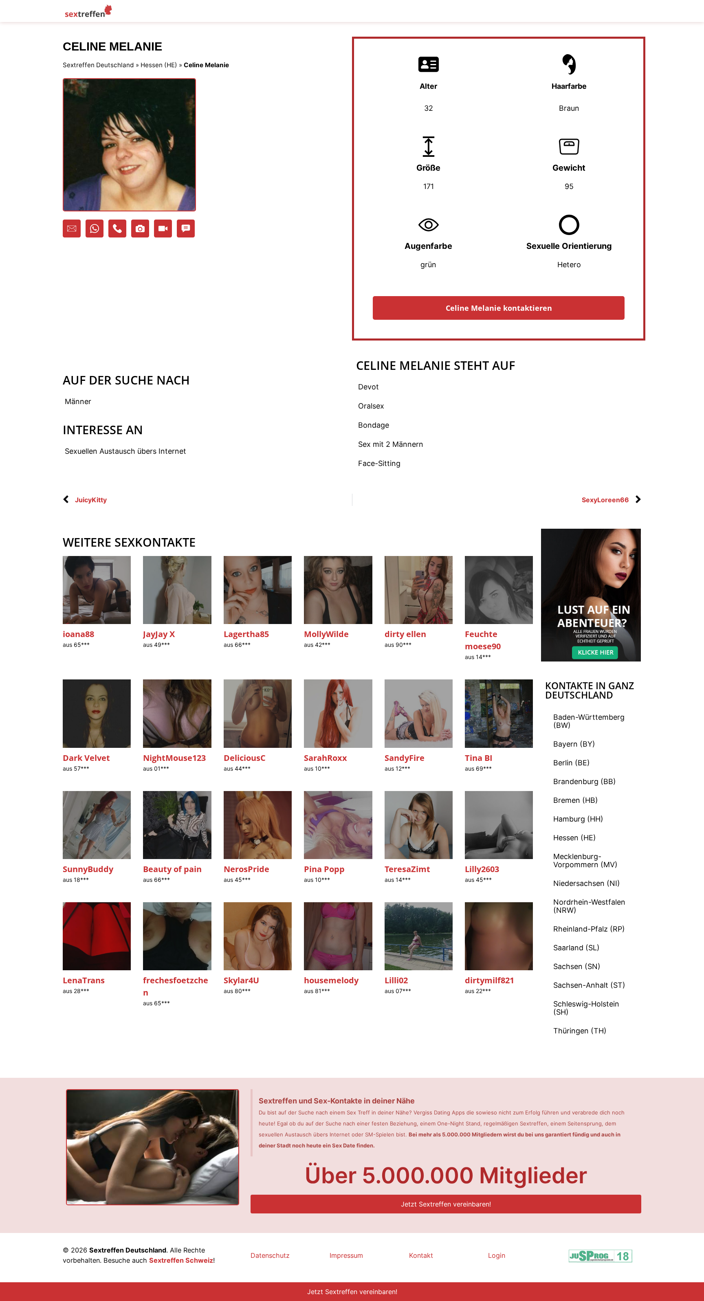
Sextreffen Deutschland (98, 65)
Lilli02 (396, 980)
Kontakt (421, 1255)
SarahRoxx (325, 757)
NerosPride (246, 869)
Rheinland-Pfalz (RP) (589, 929)
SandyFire (405, 757)
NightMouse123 (174, 757)
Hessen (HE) (159, 65)
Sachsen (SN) (577, 966)
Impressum (346, 1255)
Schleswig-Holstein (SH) (586, 1008)
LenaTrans (84, 980)
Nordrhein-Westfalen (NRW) (589, 906)
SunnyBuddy (88, 869)
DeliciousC (245, 757)
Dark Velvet (86, 757)
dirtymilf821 (489, 980)
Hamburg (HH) (578, 819)
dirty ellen (405, 634)
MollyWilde (326, 634)
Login (496, 1255)
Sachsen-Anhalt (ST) (589, 985)
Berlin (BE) (571, 762)
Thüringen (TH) (580, 1030)
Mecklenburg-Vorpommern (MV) (585, 860)
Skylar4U (241, 980)
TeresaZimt (407, 869)
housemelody (331, 980)
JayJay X (159, 634)
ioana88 (78, 634)
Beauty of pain (172, 869)
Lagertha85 (246, 634)
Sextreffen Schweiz (181, 1260)
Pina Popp (324, 869)
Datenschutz (270, 1255)
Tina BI (479, 757)
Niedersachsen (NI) (586, 883)
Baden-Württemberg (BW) (589, 721)
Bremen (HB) (575, 800)
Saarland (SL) (576, 947)
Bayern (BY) (574, 744)
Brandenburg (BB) (584, 781)
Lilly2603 (482, 869)
